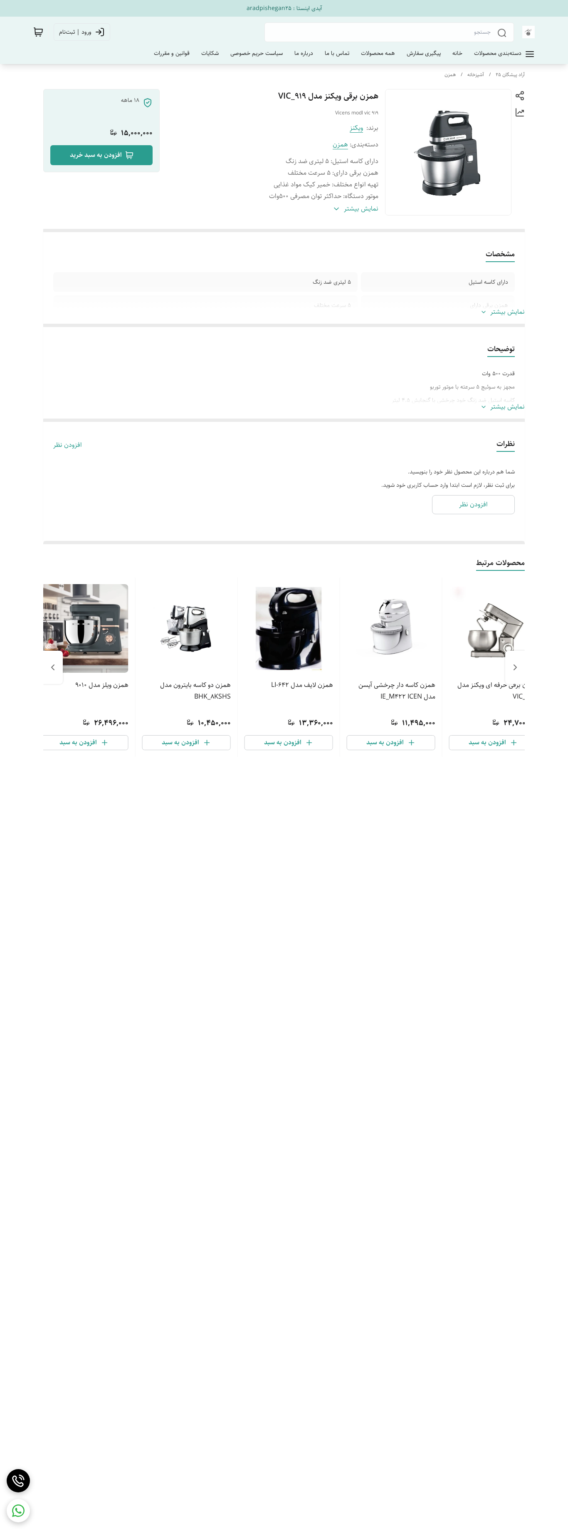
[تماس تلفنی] (18, 1480)
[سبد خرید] (38, 32)
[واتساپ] (18, 1510)
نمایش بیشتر (507, 312)
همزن (450, 75)
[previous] (515, 667)
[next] (53, 667)
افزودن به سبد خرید (96, 155)
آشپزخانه (475, 75)
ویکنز (356, 128)
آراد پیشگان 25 (510, 75)
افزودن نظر (67, 445)
